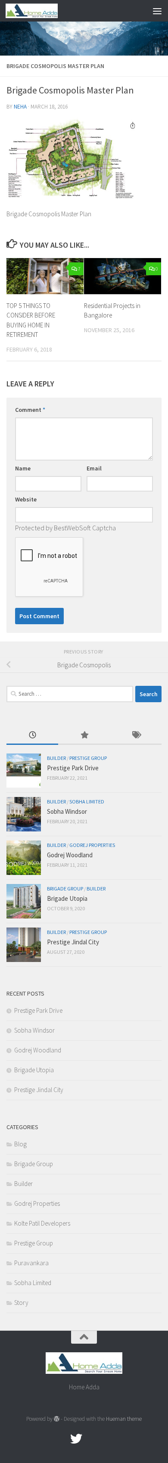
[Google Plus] (92, 1439)
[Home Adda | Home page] (40, 10)
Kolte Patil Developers (42, 1223)
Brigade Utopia (67, 898)
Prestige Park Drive (73, 768)
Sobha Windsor (67, 811)
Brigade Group (65, 888)
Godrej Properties (92, 845)
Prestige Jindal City (73, 942)
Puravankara (31, 1263)
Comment (30, 410)
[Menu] (157, 11)
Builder (56, 758)
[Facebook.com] (61, 1439)
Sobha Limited (86, 801)
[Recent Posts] (32, 735)
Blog (20, 1144)
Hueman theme (124, 1419)
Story (21, 1302)
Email (94, 468)
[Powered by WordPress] (56, 1419)
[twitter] (76, 1439)
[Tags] (136, 735)
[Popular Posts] (84, 735)
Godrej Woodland (70, 855)
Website (26, 499)
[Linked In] (107, 1439)
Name (23, 468)
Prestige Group (88, 758)
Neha (20, 106)
